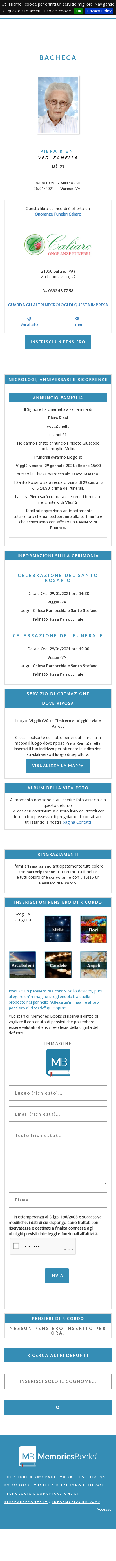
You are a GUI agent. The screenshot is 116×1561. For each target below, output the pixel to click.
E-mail (77, 324)
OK (78, 10)
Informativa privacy (76, 1502)
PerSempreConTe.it (26, 1502)
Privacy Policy (99, 10)
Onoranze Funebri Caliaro (58, 214)
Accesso (104, 1509)
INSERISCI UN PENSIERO (58, 342)
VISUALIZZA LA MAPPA (58, 765)
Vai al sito (29, 324)
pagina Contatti (77, 822)
